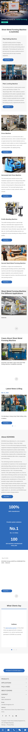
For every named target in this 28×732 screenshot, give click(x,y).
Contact (4, 694)
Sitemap (3, 724)
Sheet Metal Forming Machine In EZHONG (14, 31)
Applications (6, 683)
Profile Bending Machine (9, 219)
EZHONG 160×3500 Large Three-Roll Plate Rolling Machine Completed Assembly (13, 363)
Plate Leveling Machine (10, 83)
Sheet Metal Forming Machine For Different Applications (13, 292)
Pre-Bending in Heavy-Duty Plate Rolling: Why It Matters (14, 417)
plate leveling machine (11, 628)
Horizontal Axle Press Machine (11, 175)
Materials (3, 317)
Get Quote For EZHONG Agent (13, 670)
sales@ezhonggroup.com (7, 703)
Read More (7, 59)
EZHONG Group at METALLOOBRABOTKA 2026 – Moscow (13, 562)
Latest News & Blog (14, 389)
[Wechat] (19, 730)
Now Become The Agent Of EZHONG (14, 660)
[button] (16, 328)
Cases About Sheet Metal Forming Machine (11, 339)
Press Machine (6, 133)
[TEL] (14, 730)
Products (5, 679)
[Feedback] (25, 730)
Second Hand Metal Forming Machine (13, 263)
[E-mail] (8, 730)
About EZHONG (8, 437)
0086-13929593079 (6, 698)
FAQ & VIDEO (5, 686)
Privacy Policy (10, 724)
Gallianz (14, 624)
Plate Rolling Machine (10, 39)
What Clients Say (14, 606)
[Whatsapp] (3, 730)
